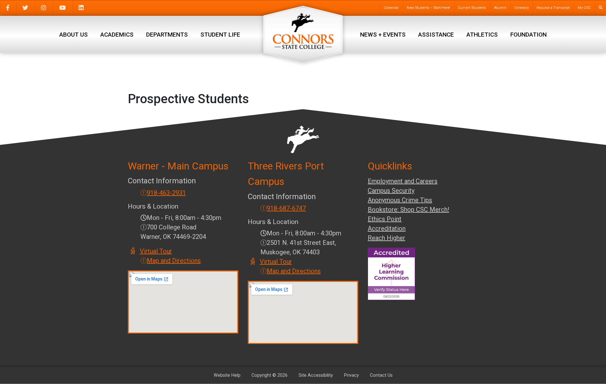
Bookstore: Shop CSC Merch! (408, 209)
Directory (521, 8)
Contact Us (381, 375)
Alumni (500, 8)
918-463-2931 (166, 193)
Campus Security (391, 190)
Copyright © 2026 (270, 375)
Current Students (472, 8)
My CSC (584, 8)
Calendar (391, 8)
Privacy (351, 375)
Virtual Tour (156, 251)
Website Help (227, 375)
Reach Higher (386, 238)
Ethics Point (384, 219)
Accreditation (387, 228)
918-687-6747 (286, 208)
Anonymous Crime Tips (400, 200)
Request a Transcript (553, 8)
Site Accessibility (316, 375)
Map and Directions (174, 260)
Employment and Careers (402, 181)
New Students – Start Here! (428, 8)
